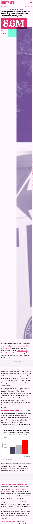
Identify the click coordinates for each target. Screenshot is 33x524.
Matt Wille (3, 6)
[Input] (7, 2)
